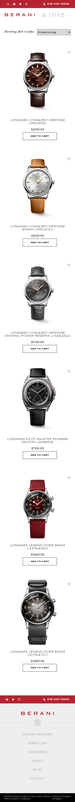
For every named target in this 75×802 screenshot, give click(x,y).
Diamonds (37, 752)
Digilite (58, 798)
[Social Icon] (14, 4)
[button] (69, 52)
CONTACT (37, 778)
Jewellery (37, 743)
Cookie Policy (36, 796)
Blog (37, 769)
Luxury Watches (37, 734)
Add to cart (40, 136)
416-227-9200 (58, 4)
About (37, 761)
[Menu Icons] (44, 14)
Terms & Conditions (21, 798)
